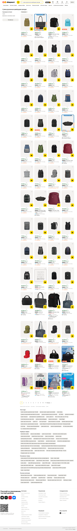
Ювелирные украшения (26, 523)
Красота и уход (24, 507)
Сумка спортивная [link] (53, 366)
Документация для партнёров (44, 516)
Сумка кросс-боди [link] (53, 34)
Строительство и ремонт (26, 520)
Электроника (23, 500)
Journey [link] (64, 366)
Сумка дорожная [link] (67, 366)
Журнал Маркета (41, 502)
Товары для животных (25, 518)
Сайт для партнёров (42, 518)
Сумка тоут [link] (39, 312)
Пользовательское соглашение (15, 528)
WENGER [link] (22, 34)
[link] (29, 412)
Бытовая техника (24, 496)
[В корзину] (31, 29)
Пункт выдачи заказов (64, 498)
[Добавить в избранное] (32, 15)
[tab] (5, 5)
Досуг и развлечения (25, 493)
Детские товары (24, 521)
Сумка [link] (24, 34)
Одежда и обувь (24, 502)
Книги (22, 512)
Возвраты (40, 500)
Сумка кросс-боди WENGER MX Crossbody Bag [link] (40, 211)
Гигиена (22, 498)
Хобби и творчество (25, 509)
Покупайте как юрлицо (42, 496)
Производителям (63, 496)
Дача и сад (23, 511)
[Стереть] (41, 2)
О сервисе (40, 498)
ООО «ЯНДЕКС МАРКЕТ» (71, 527)
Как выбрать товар (42, 493)
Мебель (22, 494)
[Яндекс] (74, 529)
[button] (24, 12)
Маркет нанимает (63, 500)
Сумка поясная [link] (39, 287)
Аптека (22, 505)
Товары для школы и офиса (26, 514)
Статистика (5, 528)
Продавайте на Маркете (43, 514)
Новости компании (63, 493)
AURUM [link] (49, 366)
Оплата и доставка (42, 494)
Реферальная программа (64, 494)
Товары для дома (24, 503)
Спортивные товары (25, 516)
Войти (72, 2)
